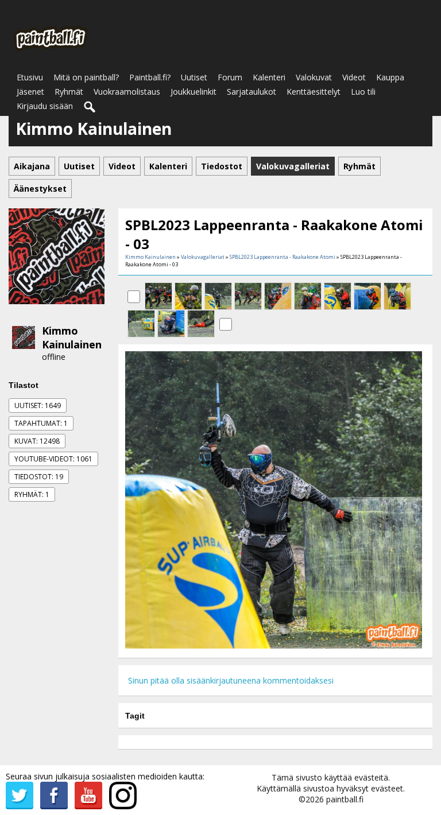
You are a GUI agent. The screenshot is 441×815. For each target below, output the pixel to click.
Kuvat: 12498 (37, 441)
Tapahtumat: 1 (41, 423)
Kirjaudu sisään (45, 105)
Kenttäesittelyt (314, 91)
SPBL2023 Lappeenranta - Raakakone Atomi (282, 257)
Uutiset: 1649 (37, 405)
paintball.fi (344, 799)
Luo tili (363, 91)
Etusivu (30, 77)
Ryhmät (69, 91)
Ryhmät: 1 (31, 494)
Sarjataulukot (251, 91)
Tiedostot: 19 (38, 477)
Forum (230, 77)
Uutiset (194, 77)
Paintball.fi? (150, 77)
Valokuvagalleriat (203, 257)
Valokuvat (314, 77)
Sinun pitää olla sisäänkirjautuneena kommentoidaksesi (231, 680)
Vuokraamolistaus (127, 91)
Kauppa (390, 77)
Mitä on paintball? (86, 77)
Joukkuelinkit (193, 91)
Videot (354, 77)
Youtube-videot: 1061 (53, 459)
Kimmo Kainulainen (72, 337)
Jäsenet (30, 91)
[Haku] (90, 107)
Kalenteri (269, 77)
